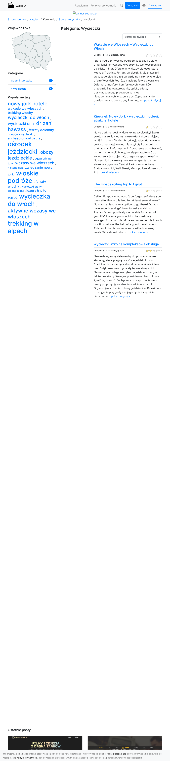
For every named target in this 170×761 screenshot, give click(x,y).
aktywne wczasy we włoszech (32, 214)
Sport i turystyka (69, 19)
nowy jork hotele (28, 104)
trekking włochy (21, 113)
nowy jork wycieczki (21, 134)
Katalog (34, 19)
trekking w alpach (23, 227)
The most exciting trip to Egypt (118, 184)
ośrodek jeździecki (23, 147)
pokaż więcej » (110, 172)
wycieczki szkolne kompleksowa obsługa (126, 244)
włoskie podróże (23, 176)
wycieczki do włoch (29, 117)
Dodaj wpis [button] (133, 5)
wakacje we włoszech (25, 109)
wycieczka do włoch (29, 200)
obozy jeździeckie (30, 155)
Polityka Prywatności (26, 758)
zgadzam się (119, 754)
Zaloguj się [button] (155, 5)
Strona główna (17, 19)
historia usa (15, 167)
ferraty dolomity (42, 130)
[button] (121, 5)
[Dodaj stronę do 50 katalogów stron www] (85, 13)
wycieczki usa (21, 123)
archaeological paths (24, 138)
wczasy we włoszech (35, 162)
